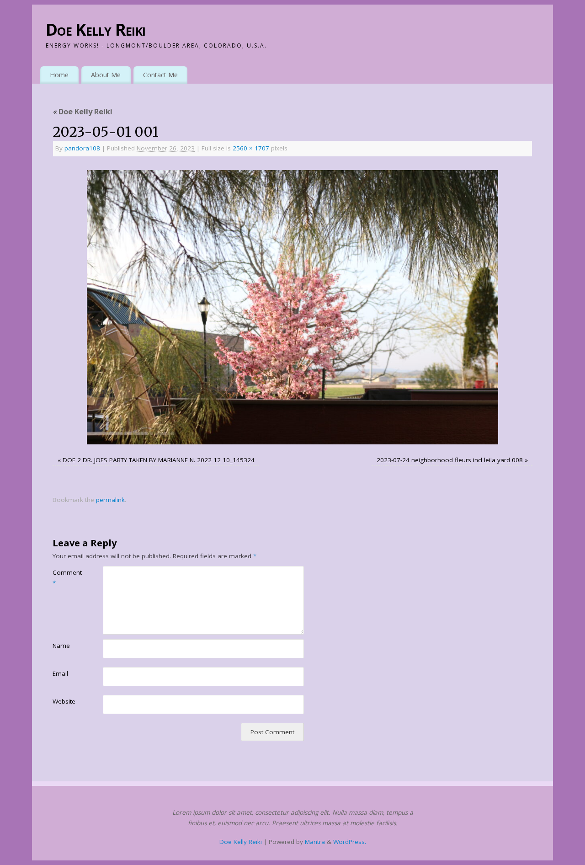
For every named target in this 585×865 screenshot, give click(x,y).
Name (61, 645)
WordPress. (349, 842)
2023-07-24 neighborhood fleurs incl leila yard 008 (450, 460)
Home (59, 74)
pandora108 (82, 148)
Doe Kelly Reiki (95, 29)
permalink (110, 500)
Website (64, 701)
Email (60, 673)
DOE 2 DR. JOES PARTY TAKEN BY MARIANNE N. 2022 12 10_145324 (159, 460)
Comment (65, 577)
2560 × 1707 (251, 148)
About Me (106, 74)
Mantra (315, 842)
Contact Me (160, 74)
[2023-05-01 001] (292, 307)
